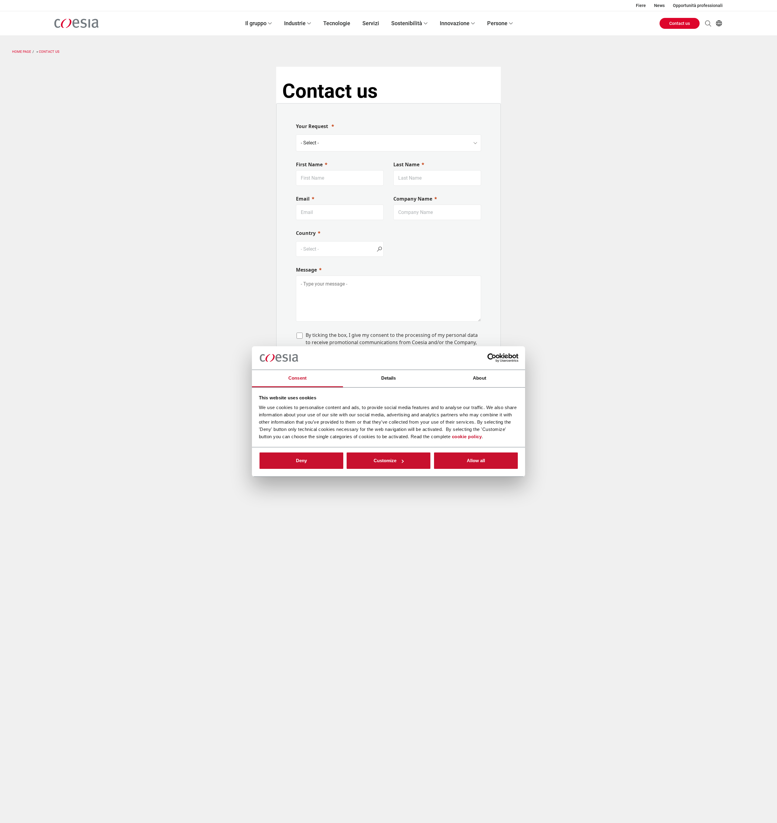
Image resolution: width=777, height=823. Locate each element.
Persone (497, 23)
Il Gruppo (255, 23)
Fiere (641, 5)
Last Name (406, 164)
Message (306, 269)
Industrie (295, 23)
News (659, 5)
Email (303, 198)
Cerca (708, 23)
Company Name (412, 198)
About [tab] (479, 378)
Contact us (679, 23)
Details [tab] (388, 378)
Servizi (370, 23)
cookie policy (467, 436)
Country (306, 233)
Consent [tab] (297, 378)
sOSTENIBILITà (406, 23)
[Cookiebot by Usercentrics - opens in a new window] (491, 358)
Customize (385, 460)
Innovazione (455, 23)
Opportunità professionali (698, 5)
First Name (309, 164)
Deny (301, 460)
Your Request (312, 126)
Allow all (476, 460)
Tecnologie (336, 23)
